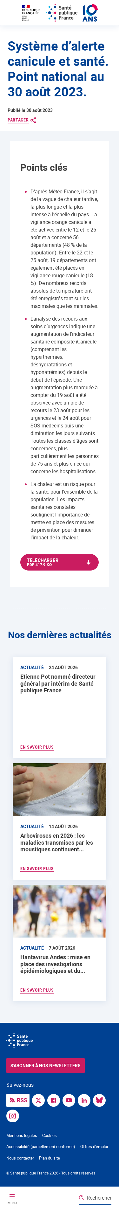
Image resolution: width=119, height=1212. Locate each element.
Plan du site (49, 1158)
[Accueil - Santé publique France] (59, 13)
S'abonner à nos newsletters (45, 1066)
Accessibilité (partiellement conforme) (40, 1146)
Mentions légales (21, 1135)
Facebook (55, 1099)
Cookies (49, 1135)
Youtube (70, 1099)
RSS (22, 1100)
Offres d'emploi (94, 1146)
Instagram (14, 1115)
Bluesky (101, 1099)
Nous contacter (20, 1158)
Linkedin (85, 1099)
